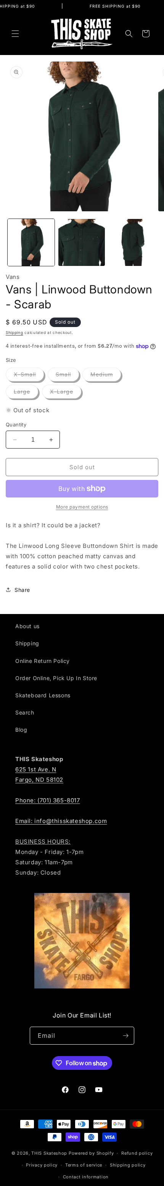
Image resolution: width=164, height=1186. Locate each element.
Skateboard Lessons (43, 695)
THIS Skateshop (49, 1153)
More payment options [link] (82, 507)
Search (24, 712)
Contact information (86, 1177)
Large (26, 393)
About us (27, 626)
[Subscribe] (125, 1036)
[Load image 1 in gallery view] (31, 242)
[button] (15, 33)
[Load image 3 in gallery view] (132, 242)
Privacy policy (42, 1165)
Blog (21, 729)
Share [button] (22, 590)
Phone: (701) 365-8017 (47, 800)
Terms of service (83, 1165)
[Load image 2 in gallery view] (81, 242)
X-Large (65, 393)
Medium (105, 376)
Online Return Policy (42, 661)
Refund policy (137, 1153)
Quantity (16, 424)
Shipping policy (128, 1165)
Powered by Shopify (91, 1153)
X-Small (29, 376)
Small (67, 376)
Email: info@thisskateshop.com (61, 821)
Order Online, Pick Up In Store (56, 678)
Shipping (14, 332)
